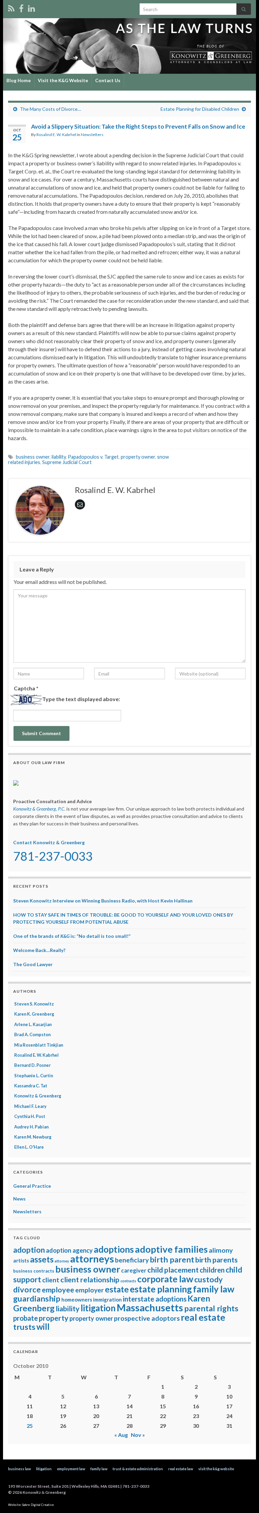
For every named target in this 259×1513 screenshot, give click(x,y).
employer (89, 1290)
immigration (107, 1299)
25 (30, 1425)
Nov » (138, 1435)
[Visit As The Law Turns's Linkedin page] (31, 7)
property (53, 1318)
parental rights (211, 1308)
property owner (138, 457)
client (50, 1280)
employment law (71, 1469)
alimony (221, 1250)
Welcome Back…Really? (39, 950)
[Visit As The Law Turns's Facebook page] (21, 7)
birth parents (216, 1259)
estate (117, 1289)
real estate (203, 1317)
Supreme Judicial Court (67, 462)
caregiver (133, 1270)
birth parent (172, 1259)
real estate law (180, 1469)
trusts (24, 1326)
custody (208, 1279)
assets (42, 1259)
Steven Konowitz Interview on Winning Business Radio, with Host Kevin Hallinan (103, 900)
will (43, 1326)
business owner (33, 457)
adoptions (114, 1249)
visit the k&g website (216, 1469)
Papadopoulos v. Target (93, 457)
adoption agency (69, 1250)
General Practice (32, 1186)
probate (25, 1318)
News (19, 1199)
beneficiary (132, 1260)
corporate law (165, 1279)
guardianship (36, 1298)
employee (58, 1289)
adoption (29, 1249)
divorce (27, 1289)
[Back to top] (243, 1497)
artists (21, 1260)
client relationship (89, 1279)
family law (213, 1289)
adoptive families (171, 1249)
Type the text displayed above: (81, 699)
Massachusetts (150, 1307)
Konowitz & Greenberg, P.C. (39, 809)
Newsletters (92, 134)
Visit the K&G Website (63, 80)
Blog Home (18, 80)
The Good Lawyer (33, 964)
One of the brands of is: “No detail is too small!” (72, 936)
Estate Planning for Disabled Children (200, 109)
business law (19, 1469)
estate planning (161, 1289)
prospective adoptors (147, 1318)
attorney (62, 1261)
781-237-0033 (53, 856)
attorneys (92, 1258)
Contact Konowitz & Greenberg (49, 842)
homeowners (76, 1299)
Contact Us (107, 80)
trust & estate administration (138, 1469)
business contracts (33, 1271)
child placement (173, 1269)
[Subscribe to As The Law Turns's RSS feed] (11, 7)
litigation (98, 1308)
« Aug (121, 1435)
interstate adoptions (154, 1299)
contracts (128, 1281)
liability (59, 457)
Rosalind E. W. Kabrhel (56, 134)
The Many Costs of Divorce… (50, 109)
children (212, 1270)
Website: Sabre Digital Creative (31, 1505)
